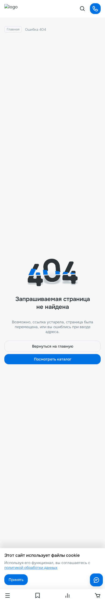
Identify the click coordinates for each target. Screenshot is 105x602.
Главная (13, 29)
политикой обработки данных (30, 567)
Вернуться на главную (52, 346)
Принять (16, 579)
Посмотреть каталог (52, 359)
